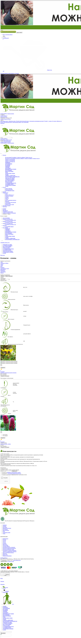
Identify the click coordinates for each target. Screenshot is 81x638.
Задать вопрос (19, 32)
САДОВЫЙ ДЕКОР (9, 226)
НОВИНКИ (5, 607)
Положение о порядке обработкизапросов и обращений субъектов (9, 551)
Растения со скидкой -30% (10, 220)
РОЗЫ (6, 235)
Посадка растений (9, 189)
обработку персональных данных (14, 472)
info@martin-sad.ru (7, 140)
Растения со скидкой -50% (10, 222)
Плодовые (5, 527)
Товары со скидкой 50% (8, 221)
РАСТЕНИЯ (5, 227)
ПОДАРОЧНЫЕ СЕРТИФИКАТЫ (12, 239)
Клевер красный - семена (5, 443)
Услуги (4, 187)
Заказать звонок (11, 113)
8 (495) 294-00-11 (3, 115)
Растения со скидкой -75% (10, 224)
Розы (4, 531)
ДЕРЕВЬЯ (7, 229)
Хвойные (5, 524)
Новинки (5, 225)
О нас (6, 193)
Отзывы (6, 197)
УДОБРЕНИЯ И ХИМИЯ (8, 252)
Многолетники (6, 530)
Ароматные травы (6, 532)
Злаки (4, 533)
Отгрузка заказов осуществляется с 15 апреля (9, 73)
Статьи (6, 199)
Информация (5, 192)
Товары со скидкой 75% (8, 223)
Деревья (4, 526)
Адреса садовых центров (5, 141)
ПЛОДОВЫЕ (8, 230)
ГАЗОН (4, 253)
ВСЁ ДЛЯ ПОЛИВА (7, 246)
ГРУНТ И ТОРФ (6, 247)
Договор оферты (6, 546)
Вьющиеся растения (7, 528)
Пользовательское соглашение (9, 547)
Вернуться (2, 255)
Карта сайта (5, 554)
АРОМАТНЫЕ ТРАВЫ (10, 236)
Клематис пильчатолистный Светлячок (8, 372)
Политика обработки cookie (8, 549)
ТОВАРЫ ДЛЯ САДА (5, 242)
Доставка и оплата (6, 205)
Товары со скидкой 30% (8, 219)
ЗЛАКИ (6, 237)
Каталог (4, 155)
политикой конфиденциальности (14, 473)
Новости (7, 198)
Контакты (2, 123)
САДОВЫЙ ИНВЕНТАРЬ (8, 248)
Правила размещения (7, 555)
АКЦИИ (4, 606)
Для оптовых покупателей (10, 202)
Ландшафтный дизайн (9, 190)
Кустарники (5, 529)
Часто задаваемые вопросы (10, 200)
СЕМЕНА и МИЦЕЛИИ (10, 238)
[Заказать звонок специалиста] (8, 32)
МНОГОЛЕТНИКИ (9, 234)
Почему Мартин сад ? (9, 194)
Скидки (4, 191)
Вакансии (7, 201)
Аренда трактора (8, 188)
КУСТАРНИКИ (8, 233)
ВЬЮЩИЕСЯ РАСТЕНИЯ (10, 231)
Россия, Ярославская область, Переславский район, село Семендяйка (14, 122)
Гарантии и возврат (9, 195)
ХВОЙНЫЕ (7, 228)
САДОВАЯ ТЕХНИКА (7, 245)
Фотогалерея (7, 203)
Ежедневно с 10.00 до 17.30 (6, 139)
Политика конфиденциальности (9, 548)
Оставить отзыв (10, 561)
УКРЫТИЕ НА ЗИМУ (7, 244)
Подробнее (3, 367)
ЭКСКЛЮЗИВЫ (6, 218)
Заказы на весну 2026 (9, 204)
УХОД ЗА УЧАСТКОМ (7, 251)
